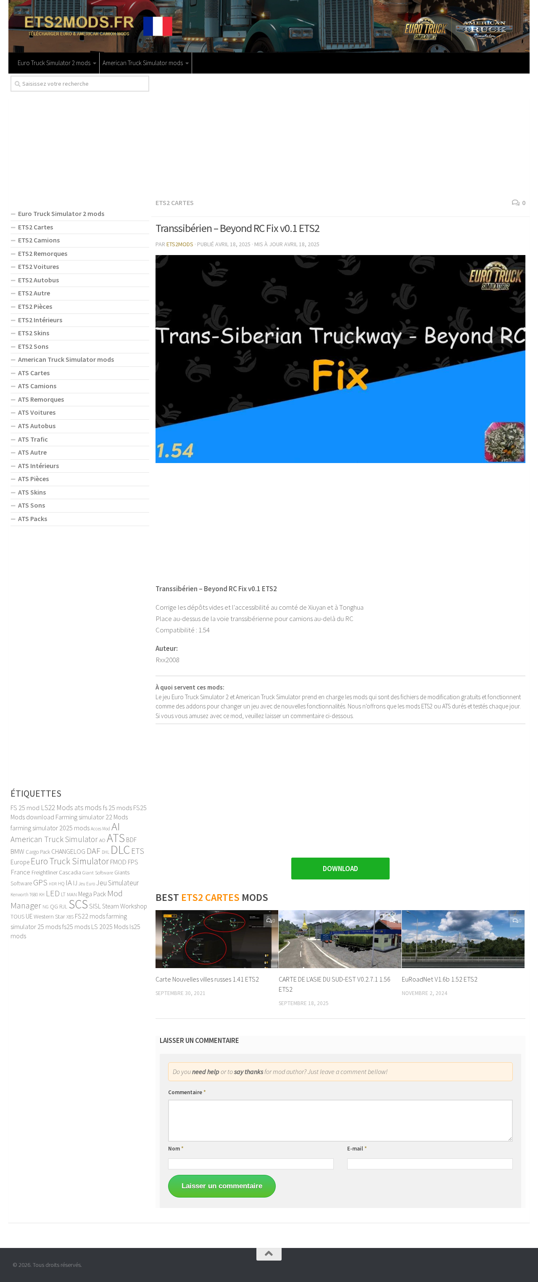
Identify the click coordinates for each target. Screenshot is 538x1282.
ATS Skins (32, 492)
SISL (95, 906)
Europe (20, 862)
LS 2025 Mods (109, 926)
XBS (70, 917)
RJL (63, 906)
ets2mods (179, 244)
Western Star (49, 916)
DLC (120, 849)
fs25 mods (76, 926)
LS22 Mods (57, 807)
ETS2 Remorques (42, 253)
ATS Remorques (41, 399)
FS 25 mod (25, 807)
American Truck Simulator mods (143, 63)
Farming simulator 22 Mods (91, 817)
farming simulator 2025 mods (50, 828)
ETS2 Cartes (175, 202)
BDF (131, 840)
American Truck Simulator (54, 839)
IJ (75, 883)
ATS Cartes (34, 373)
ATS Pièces (33, 478)
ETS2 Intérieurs (40, 320)
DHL (105, 852)
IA (69, 882)
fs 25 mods (117, 807)
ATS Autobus (36, 425)
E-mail (357, 1148)
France (20, 872)
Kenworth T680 (24, 895)
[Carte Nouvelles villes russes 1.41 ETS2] (217, 939)
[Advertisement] (340, 134)
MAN (72, 894)
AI (115, 826)
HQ (61, 883)
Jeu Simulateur (117, 882)
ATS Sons (31, 505)
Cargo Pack (38, 852)
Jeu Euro (87, 884)
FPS (133, 862)
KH (42, 895)
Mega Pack (92, 894)
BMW (17, 851)
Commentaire (187, 1092)
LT (63, 894)
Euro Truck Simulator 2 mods (54, 63)
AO (102, 840)
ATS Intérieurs (38, 465)
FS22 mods (90, 916)
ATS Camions (37, 386)
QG (54, 906)
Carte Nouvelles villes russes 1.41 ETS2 (207, 979)
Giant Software (97, 872)
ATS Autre (32, 452)
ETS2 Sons (33, 346)
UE (29, 916)
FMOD (118, 862)
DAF (93, 850)
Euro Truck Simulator (70, 861)
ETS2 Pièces (35, 306)
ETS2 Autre (34, 293)
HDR (53, 884)
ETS (137, 851)
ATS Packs (32, 518)
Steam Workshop (124, 906)
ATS (116, 837)
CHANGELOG (68, 851)
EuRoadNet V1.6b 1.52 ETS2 (439, 979)
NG (45, 907)
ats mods (88, 807)
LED (53, 893)
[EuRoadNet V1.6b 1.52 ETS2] (463, 939)
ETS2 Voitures (38, 266)
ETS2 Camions (39, 240)
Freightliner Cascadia (56, 872)
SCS (78, 904)
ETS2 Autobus (38, 280)
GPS (40, 882)
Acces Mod (100, 829)
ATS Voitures (36, 412)
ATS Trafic (33, 439)
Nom (176, 1148)
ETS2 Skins (33, 333)
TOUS (17, 916)
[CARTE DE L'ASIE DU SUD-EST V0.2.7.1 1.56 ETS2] (340, 939)
